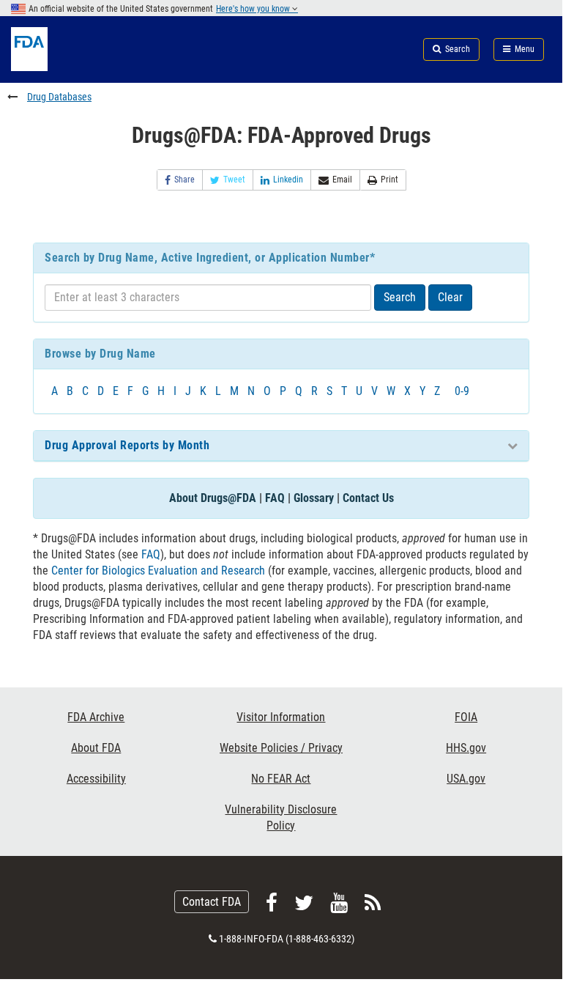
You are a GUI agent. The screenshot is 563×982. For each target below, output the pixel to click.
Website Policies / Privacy (281, 748)
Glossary (314, 498)
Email (342, 179)
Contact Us (368, 498)
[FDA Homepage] (93, 67)
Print (389, 179)
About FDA (96, 748)
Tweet (234, 179)
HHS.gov (466, 748)
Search (400, 297)
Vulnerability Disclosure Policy (281, 817)
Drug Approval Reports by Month (127, 445)
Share (184, 179)
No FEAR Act (280, 779)
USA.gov (466, 779)
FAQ (275, 498)
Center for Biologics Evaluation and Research (158, 570)
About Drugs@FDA (212, 498)
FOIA (466, 717)
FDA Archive (95, 717)
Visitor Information (280, 717)
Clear (450, 297)
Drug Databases (59, 97)
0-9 (462, 391)
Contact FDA (211, 902)
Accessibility (96, 779)
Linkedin (288, 179)
